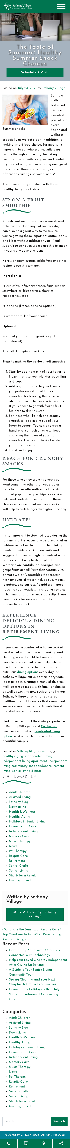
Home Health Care (22, 826)
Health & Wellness (22, 811)
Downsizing (17, 806)
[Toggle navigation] (61, 6)
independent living (39, 756)
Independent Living (23, 831)
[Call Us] (8, 1143)
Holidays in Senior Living (27, 821)
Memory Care (19, 836)
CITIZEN (26, 1135)
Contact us (49, 726)
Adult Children (19, 792)
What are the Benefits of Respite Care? (32, 929)
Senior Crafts (19, 865)
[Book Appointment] (26, 1143)
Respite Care (18, 856)
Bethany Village (53, 88)
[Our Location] (44, 1143)
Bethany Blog (26, 751)
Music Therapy (20, 841)
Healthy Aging (19, 816)
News (41, 751)
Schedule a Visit (35, 72)
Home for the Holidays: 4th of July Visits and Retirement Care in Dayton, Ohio (36, 994)
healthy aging (12, 756)
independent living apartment (24, 761)
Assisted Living (20, 797)
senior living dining (26, 770)
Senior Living (18, 870)
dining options (27, 672)
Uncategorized (20, 880)
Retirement (17, 860)
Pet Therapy (18, 851)
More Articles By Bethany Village (35, 914)
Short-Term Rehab (22, 875)
